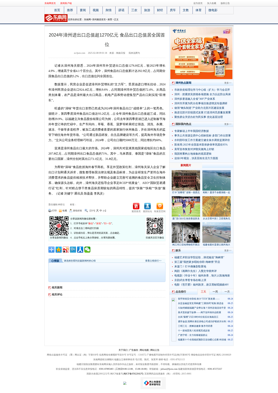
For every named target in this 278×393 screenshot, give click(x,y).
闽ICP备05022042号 (133, 373)
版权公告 (225, 3)
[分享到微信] (87, 250)
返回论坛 (147, 211)
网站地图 (144, 350)
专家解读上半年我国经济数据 (191, 131)
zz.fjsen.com (79, 53)
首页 (57, 10)
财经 (160, 10)
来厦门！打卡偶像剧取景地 (190, 266)
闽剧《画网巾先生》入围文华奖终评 (195, 271)
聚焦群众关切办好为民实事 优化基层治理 (198, 117)
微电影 (212, 10)
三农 (134, 10)
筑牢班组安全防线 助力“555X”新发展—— (199, 298)
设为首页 (198, 3)
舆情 (109, 10)
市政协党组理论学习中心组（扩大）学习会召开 (202, 89)
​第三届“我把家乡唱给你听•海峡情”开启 (197, 262)
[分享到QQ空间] (59, 250)
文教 (186, 10)
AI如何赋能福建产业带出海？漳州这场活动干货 (202, 308)
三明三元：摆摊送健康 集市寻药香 (195, 326)
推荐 (70, 10)
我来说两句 (134, 53)
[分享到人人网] (80, 250)
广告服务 (133, 350)
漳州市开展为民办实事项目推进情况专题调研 (200, 103)
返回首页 (136, 211)
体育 (199, 10)
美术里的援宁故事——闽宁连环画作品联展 (199, 312)
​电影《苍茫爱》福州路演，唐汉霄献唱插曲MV (201, 284)
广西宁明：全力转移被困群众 (192, 335)
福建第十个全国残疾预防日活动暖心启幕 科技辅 (202, 339)
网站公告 (154, 350)
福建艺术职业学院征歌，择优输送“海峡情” (199, 257)
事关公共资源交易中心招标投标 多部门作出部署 (202, 135)
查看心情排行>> (153, 260)
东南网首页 (50, 3)
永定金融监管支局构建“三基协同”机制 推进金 (201, 303)
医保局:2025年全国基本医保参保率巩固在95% (201, 144)
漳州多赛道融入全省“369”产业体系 (194, 98)
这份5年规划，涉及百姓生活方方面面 (196, 158)
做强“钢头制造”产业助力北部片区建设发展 (199, 108)
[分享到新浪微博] (66, 250)
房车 (173, 10)
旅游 (147, 10)
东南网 (87, 19)
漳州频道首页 (99, 19)
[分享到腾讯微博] (73, 250)
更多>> (227, 83)
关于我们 (123, 350)
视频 (96, 10)
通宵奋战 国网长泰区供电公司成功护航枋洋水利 (202, 321)
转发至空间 (159, 211)
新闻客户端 (66, 3)
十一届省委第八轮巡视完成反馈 (194, 330)
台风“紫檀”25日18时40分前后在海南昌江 (198, 317)
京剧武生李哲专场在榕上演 (190, 280)
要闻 (83, 10)
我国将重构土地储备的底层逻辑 (192, 153)
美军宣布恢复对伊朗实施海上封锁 (194, 149)
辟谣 (121, 10)
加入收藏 (211, 3)
